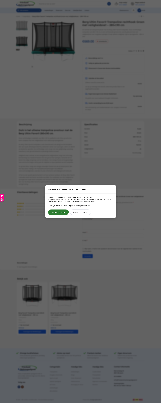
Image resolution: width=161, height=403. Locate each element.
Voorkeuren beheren (80, 212)
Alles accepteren (58, 212)
